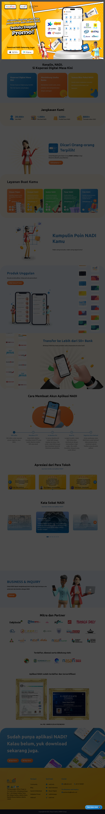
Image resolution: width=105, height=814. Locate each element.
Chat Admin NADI (92, 807)
